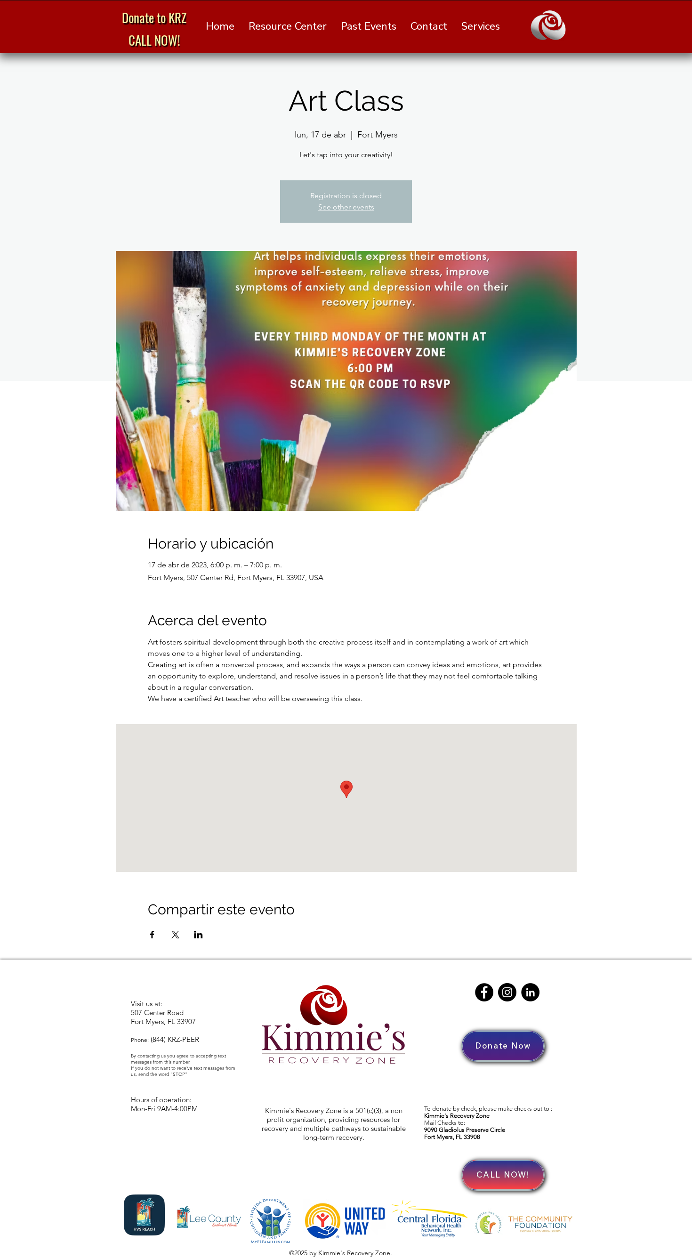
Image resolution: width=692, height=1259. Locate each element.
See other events (346, 206)
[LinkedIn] (530, 992)
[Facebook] (484, 992)
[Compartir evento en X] (175, 934)
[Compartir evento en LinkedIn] (198, 934)
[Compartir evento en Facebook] (152, 934)
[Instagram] (507, 992)
